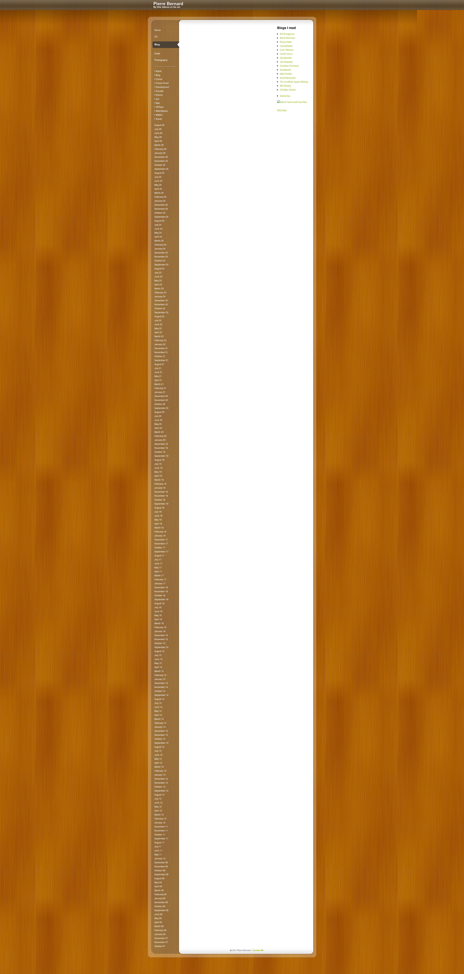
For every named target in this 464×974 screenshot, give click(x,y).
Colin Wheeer (286, 49)
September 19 (161, 455)
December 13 (161, 730)
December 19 (161, 443)
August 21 (159, 364)
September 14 (161, 694)
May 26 (158, 136)
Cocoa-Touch (162, 82)
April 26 (158, 140)
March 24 (159, 240)
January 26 (159, 152)
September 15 (161, 647)
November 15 (161, 639)
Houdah (160, 90)
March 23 (159, 288)
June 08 (158, 914)
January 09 (159, 898)
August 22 (159, 316)
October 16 (159, 595)
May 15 (158, 663)
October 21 (159, 356)
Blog (157, 44)
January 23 (159, 296)
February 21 (160, 388)
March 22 (159, 336)
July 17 (157, 559)
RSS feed (282, 110)
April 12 (158, 810)
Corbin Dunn (286, 53)
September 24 (161, 216)
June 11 (158, 850)
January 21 (159, 392)
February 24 (160, 244)
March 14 (159, 718)
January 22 (159, 344)
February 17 (160, 579)
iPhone (159, 94)
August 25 (159, 172)
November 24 (161, 208)
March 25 (159, 192)
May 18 (158, 519)
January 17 (159, 583)
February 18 (160, 531)
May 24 (158, 232)
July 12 (157, 798)
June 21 (158, 372)
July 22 (157, 320)
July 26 (157, 128)
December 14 (161, 682)
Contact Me (258, 950)
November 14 (161, 686)
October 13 (159, 738)
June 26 (158, 132)
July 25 (157, 176)
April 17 (158, 571)
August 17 (159, 555)
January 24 (159, 248)
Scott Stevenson (288, 77)
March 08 (159, 926)
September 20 (161, 407)
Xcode (159, 118)
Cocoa (159, 78)
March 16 (159, 623)
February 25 (160, 196)
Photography (161, 60)
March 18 (159, 527)
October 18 (159, 499)
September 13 (161, 742)
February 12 (160, 818)
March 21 (159, 384)
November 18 (161, 495)
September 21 (161, 360)
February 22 (160, 340)
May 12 (158, 806)
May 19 (158, 471)
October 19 (159, 451)
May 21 (158, 376)
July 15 (157, 655)
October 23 (159, 260)
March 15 (159, 671)
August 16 (159, 603)
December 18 (161, 491)
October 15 (159, 643)
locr (157, 98)
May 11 (158, 854)
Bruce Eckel (286, 41)
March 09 (159, 890)
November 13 (161, 734)
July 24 (157, 224)
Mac (158, 102)
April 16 (158, 619)
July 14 (157, 702)
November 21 (161, 352)
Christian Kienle (288, 89)
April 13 (158, 762)
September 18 (161, 503)
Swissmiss (285, 95)
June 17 (158, 563)
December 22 (161, 300)
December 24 (161, 204)
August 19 (159, 459)
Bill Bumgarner (287, 33)
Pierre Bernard (168, 3)
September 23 (161, 264)
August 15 (159, 651)
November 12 (161, 782)
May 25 (158, 184)
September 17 (161, 551)
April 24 (158, 236)
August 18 (159, 507)
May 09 (158, 882)
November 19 (161, 447)
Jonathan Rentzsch (289, 65)
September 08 (161, 910)
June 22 (158, 324)
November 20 (161, 399)
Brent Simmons (287, 37)
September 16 (161, 599)
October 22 (159, 308)
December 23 (161, 252)
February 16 (160, 627)
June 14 (158, 706)
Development (162, 86)
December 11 (161, 826)
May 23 (158, 280)
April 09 (158, 886)
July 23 (157, 272)
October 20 (159, 403)
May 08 (158, 918)
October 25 (159, 164)
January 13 (159, 774)
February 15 (160, 675)
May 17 (158, 567)
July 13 (157, 750)
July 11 (157, 846)
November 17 (161, 543)
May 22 (158, 328)
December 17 (161, 539)
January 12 (159, 822)
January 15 (159, 678)
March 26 (159, 144)
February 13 (160, 770)
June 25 (158, 180)
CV (156, 36)
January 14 (159, 726)
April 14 (158, 714)
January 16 (159, 631)
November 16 (161, 591)
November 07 (161, 942)
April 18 (158, 523)
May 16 (158, 615)
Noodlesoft (285, 69)
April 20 (158, 427)
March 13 (159, 766)
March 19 (159, 479)
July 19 (157, 463)
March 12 (159, 814)
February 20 (160, 435)
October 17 (159, 547)
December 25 (161, 156)
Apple (158, 70)
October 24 (159, 212)
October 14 (159, 690)
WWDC (159, 114)
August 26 (159, 124)
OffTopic (160, 106)
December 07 (161, 938)
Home (157, 30)
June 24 (158, 228)
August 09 (159, 878)
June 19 (158, 467)
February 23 (160, 292)
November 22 (161, 304)
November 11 (161, 830)
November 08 (161, 902)
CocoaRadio (286, 45)
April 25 (158, 188)
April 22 (158, 332)
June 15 (158, 659)
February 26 (160, 148)
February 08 (160, 930)
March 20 (159, 431)
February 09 (160, 894)
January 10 (159, 858)
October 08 (159, 906)
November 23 (161, 256)
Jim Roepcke (286, 61)
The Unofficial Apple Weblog (294, 81)
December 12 (161, 778)
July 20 (157, 415)
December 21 (161, 348)
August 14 (159, 698)
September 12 (161, 790)
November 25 (161, 160)
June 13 (158, 754)
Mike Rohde (286, 73)
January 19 (159, 487)
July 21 (157, 368)
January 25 (159, 200)
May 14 (158, 710)
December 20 (161, 395)
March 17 (159, 575)
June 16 (158, 611)
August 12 (159, 794)
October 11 (159, 834)
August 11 (159, 842)
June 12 (158, 802)
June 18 (158, 515)
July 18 (157, 511)
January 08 (159, 934)
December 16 (161, 587)
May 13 (158, 758)
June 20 (158, 419)
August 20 (159, 411)
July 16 (157, 607)
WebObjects (162, 110)
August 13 (159, 746)
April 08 (158, 922)
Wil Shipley (285, 85)
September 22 (161, 312)
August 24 (159, 220)
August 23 (159, 268)
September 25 (161, 168)
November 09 (161, 866)
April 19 (158, 475)
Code (157, 53)
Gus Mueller (286, 57)
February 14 (160, 722)
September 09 (161, 874)
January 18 (159, 535)
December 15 (161, 635)
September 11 (161, 838)
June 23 (158, 276)
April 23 (158, 284)
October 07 (159, 946)
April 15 (158, 667)
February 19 (160, 483)
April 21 (158, 380)
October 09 (159, 870)
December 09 (161, 862)
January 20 (159, 439)
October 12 (159, 786)
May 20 (158, 423)
